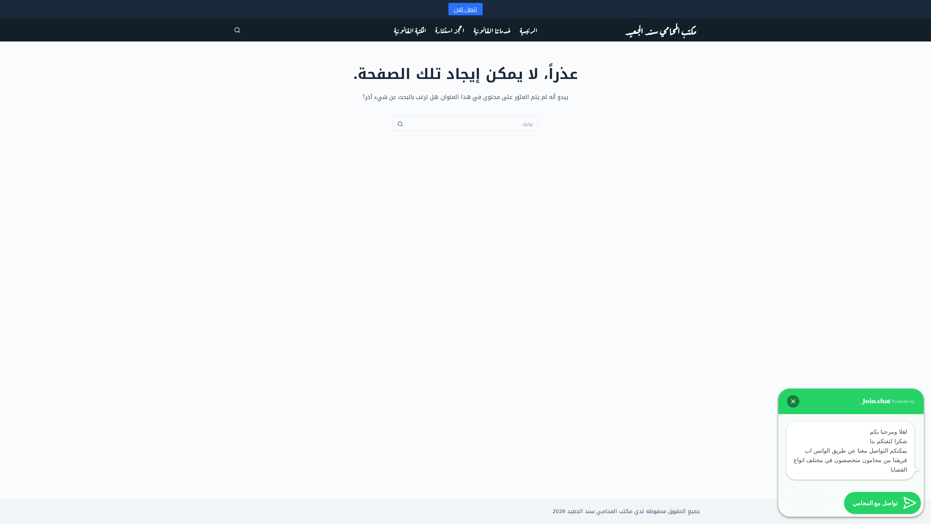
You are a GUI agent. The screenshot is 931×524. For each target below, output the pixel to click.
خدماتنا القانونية (492, 29)
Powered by (902, 401)
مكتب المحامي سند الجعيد (660, 30)
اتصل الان (465, 9)
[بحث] (237, 30)
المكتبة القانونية (410, 29)
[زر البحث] (400, 123)
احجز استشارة (449, 29)
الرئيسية (529, 29)
